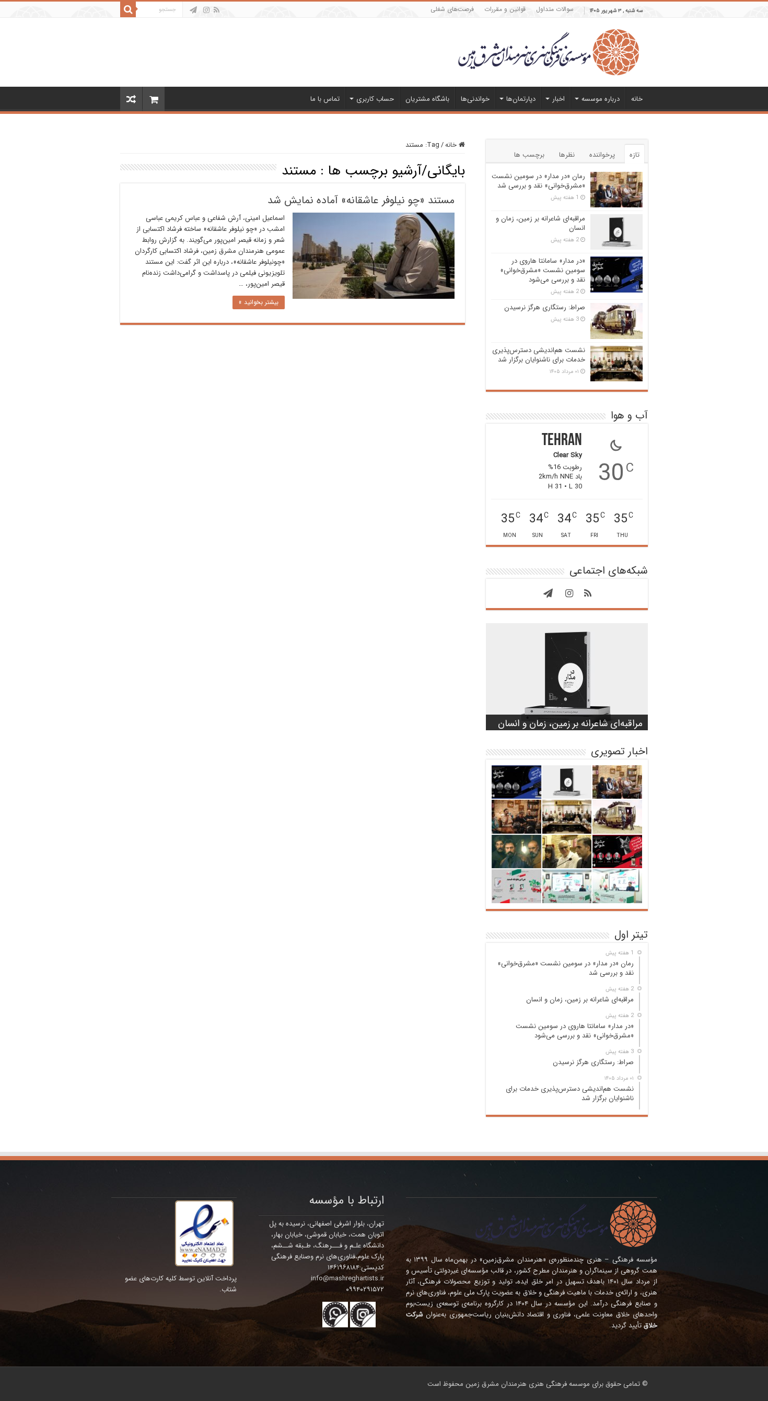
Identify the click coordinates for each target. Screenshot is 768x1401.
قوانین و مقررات (505, 9)
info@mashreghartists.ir (347, 1278)
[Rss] (216, 10)
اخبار (558, 99)
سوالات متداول (555, 9)
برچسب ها (529, 154)
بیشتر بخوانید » (258, 302)
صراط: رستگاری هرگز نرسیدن (544, 307)
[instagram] (206, 10)
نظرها (567, 154)
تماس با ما (325, 99)
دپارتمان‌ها (521, 99)
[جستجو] (128, 9)
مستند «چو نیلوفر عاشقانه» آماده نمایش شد (361, 200)
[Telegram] (193, 10)
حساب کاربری (375, 99)
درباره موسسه (600, 99)
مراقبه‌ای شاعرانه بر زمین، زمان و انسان (540, 223)
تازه (634, 154)
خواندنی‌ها (475, 99)
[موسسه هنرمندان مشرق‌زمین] (548, 51)
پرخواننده (602, 154)
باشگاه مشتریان (427, 99)
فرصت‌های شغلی (452, 9)
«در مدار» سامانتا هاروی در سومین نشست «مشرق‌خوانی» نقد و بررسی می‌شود (542, 270)
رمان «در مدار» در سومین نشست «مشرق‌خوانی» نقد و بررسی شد (538, 181)
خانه (637, 99)
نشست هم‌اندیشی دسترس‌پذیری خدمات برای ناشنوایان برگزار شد (538, 355)
